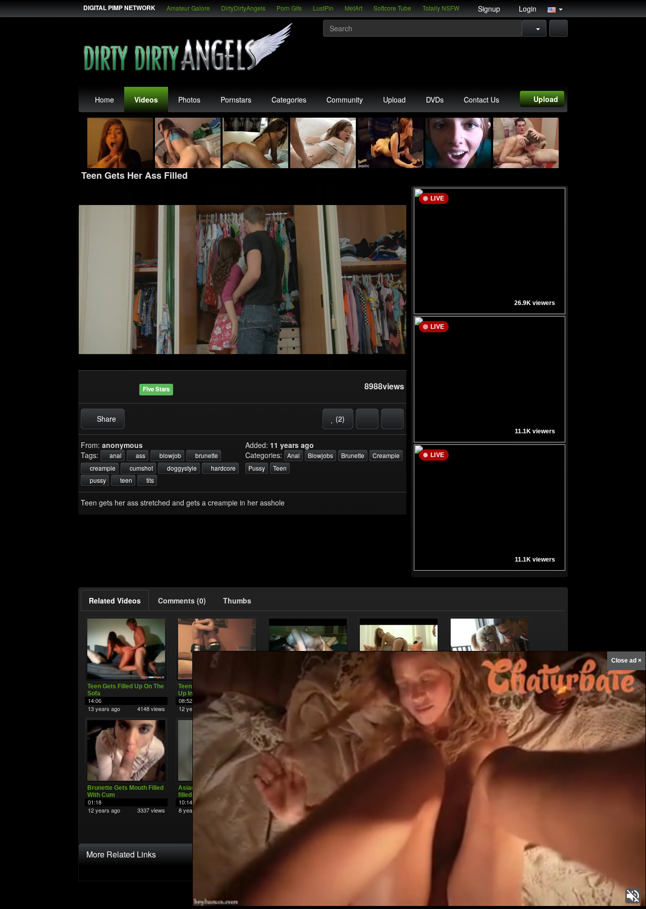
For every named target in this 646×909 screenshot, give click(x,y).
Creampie (386, 455)
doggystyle (181, 468)
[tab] (115, 600)
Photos (189, 99)
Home (104, 99)
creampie (102, 468)
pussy (97, 480)
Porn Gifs (289, 8)
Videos (146, 99)
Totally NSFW (440, 8)
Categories (289, 99)
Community (345, 99)
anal (115, 455)
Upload (394, 99)
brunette (206, 455)
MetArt (353, 8)
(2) (339, 419)
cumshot (140, 468)
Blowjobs (320, 455)
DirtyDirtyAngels (243, 8)
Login (526, 9)
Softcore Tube (392, 8)
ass (139, 455)
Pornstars (236, 99)
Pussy (256, 468)
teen (125, 480)
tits (149, 480)
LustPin (323, 8)
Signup (488, 9)
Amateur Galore (188, 8)
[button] (555, 9)
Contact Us (481, 99)
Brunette (352, 455)
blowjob (169, 455)
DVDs (435, 99)
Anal (293, 455)
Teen (280, 468)
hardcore (222, 468)
